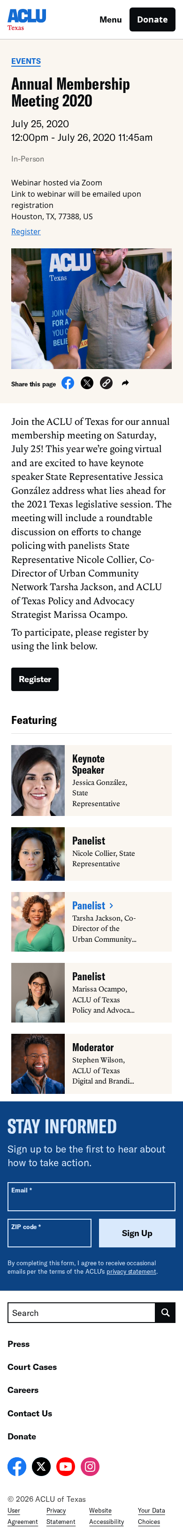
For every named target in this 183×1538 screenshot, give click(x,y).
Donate (152, 19)
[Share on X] (87, 386)
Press (19, 1343)
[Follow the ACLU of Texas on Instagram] (90, 1468)
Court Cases (32, 1366)
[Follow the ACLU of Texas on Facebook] (17, 1468)
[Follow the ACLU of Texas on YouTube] (65, 1468)
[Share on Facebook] (67, 386)
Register (26, 231)
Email (21, 1190)
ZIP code (26, 1226)
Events (26, 60)
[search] (165, 1312)
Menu (110, 19)
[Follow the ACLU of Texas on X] (41, 1468)
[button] (106, 384)
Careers (23, 1389)
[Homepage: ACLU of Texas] (40, 19)
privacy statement (131, 1271)
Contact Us (30, 1413)
